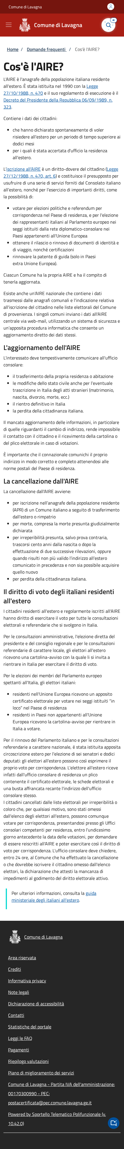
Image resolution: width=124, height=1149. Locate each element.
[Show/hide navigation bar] (8, 24)
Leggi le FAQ (20, 1038)
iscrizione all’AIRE (23, 168)
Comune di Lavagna (25, 7)
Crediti (14, 969)
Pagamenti (18, 1049)
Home (12, 49)
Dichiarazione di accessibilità (36, 1003)
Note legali (18, 992)
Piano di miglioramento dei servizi (41, 1072)
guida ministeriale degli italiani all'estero (54, 896)
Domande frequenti (47, 49)
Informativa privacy (27, 980)
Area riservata (22, 957)
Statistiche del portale (29, 1026)
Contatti (16, 1015)
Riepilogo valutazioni (28, 1061)
